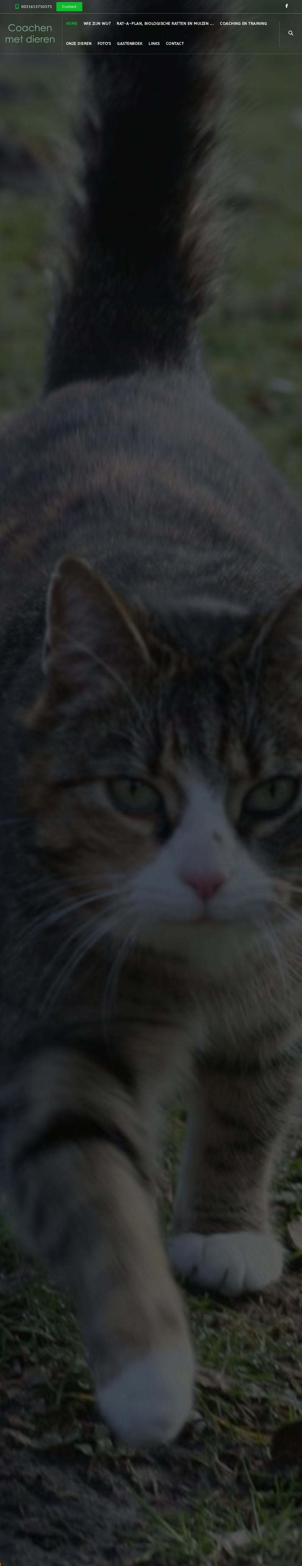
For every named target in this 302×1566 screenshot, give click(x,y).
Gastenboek (129, 43)
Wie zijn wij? (97, 23)
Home (72, 23)
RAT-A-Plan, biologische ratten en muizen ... (165, 23)
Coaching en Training (243, 23)
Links (154, 43)
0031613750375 (36, 6)
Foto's (104, 43)
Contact (175, 43)
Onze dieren (79, 43)
